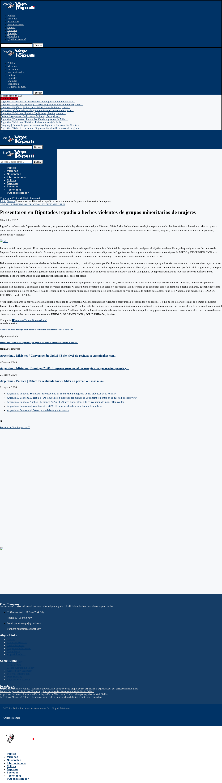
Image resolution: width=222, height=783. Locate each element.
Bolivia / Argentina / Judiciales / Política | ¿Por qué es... (30, 116)
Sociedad (12, 33)
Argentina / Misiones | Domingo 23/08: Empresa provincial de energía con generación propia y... (64, 368)
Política (11, 15)
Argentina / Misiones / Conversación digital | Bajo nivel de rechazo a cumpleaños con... (58, 355)
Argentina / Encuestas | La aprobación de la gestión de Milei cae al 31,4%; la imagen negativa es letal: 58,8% (54, 694)
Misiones (12, 18)
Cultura (11, 27)
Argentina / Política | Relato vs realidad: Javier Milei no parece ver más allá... (52, 381)
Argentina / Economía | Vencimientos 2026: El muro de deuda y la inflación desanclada (54, 406)
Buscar (38, 45)
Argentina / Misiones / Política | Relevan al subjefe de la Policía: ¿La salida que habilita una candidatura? (51, 697)
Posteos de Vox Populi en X (15, 427)
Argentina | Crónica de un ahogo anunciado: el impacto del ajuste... (37, 110)
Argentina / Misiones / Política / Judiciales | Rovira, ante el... (33, 113)
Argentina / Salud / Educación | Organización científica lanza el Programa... (41, 128)
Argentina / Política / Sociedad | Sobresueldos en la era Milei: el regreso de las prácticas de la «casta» (61, 393)
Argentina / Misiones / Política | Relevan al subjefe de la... (32, 122)
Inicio (3, 201)
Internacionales (15, 24)
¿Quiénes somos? (16, 39)
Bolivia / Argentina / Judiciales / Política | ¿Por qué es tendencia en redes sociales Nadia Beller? (47, 691)
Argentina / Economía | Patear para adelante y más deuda (38, 410)
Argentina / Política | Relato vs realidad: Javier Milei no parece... (35, 107)
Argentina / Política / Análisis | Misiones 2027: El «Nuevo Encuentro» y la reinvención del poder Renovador (65, 402)
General (11, 201)
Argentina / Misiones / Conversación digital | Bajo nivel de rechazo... (38, 101)
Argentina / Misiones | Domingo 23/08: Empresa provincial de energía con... (42, 104)
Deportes (12, 30)
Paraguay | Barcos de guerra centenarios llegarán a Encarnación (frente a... (41, 125)
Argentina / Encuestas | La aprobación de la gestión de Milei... (34, 119)
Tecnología (13, 36)
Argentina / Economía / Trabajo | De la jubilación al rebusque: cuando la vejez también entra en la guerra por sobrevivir (71, 397)
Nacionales (13, 21)
